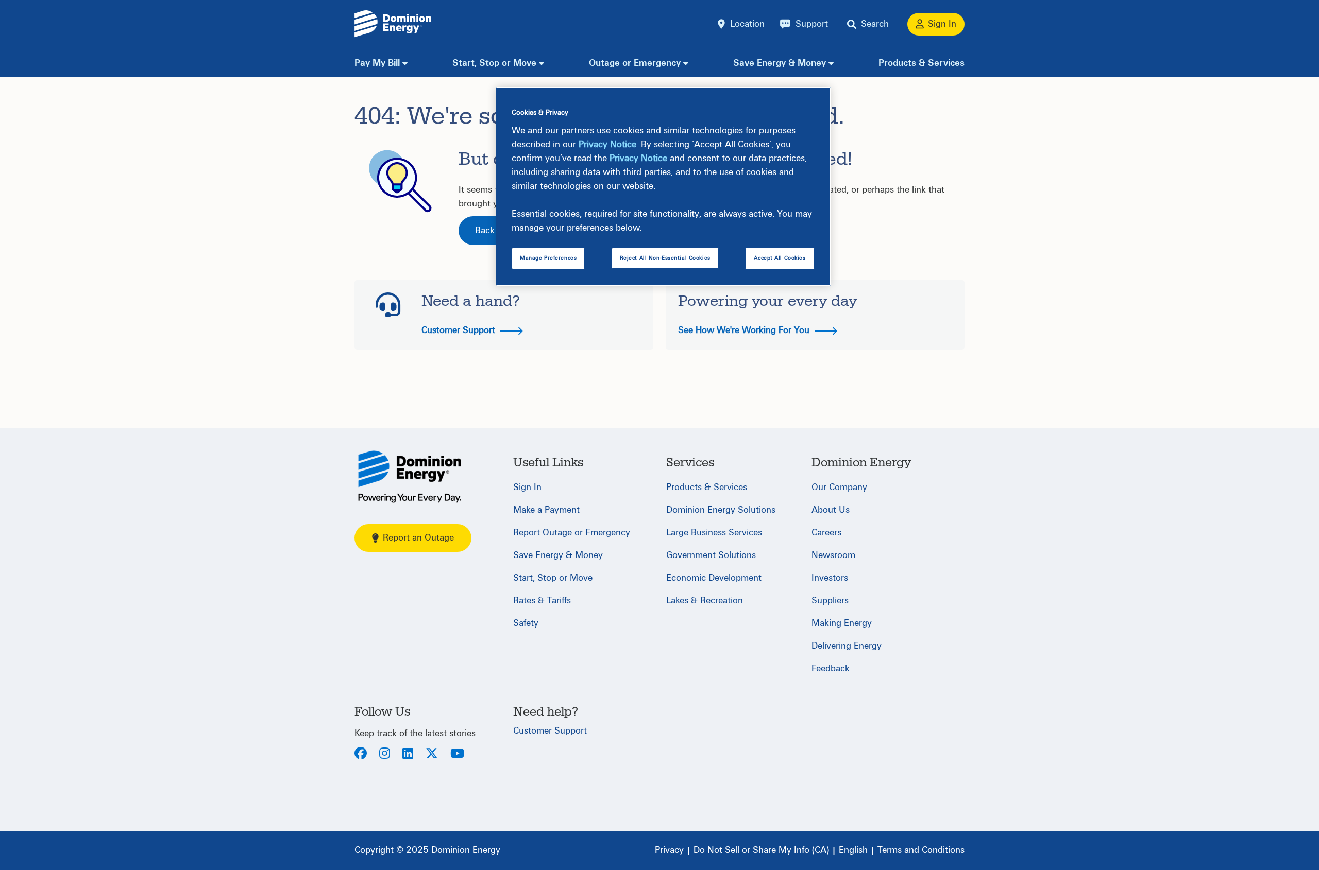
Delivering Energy (846, 645)
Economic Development (714, 577)
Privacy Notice (607, 144)
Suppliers (830, 600)
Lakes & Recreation (704, 600)
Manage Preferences (548, 258)
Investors (829, 577)
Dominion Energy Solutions (720, 509)
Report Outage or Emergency (571, 532)
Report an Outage (418, 537)
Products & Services (921, 63)
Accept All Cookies (779, 258)
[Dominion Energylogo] (393, 24)
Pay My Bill (377, 63)
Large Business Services (714, 532)
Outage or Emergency (635, 63)
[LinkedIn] (407, 754)
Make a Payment (546, 509)
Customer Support (459, 330)
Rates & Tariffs (542, 600)
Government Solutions (711, 555)
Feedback (830, 668)
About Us (830, 509)
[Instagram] (384, 754)
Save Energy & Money (779, 63)
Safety (525, 623)
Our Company (839, 487)
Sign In (527, 487)
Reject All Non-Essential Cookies (665, 258)
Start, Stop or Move (494, 63)
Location (747, 24)
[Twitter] (432, 754)
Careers (826, 532)
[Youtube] (457, 754)
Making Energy (841, 623)
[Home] (410, 476)
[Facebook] (360, 754)
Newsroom (833, 555)
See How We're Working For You (745, 330)
